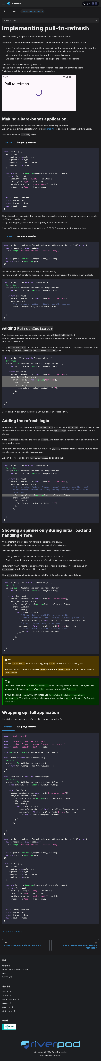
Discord (5, 991)
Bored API (50, 129)
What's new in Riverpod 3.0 (15, 969)
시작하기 (6, 965)
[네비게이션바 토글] (4, 4)
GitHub (5, 995)
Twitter (5, 1003)
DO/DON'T (7, 977)
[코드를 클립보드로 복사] (96, 151)
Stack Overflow (9, 999)
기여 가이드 (7, 1011)
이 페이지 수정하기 (13, 931)
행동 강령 (6, 1007)
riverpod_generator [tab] (26, 142)
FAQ (4, 973)
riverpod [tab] (8, 142)
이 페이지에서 (10, 20)
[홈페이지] (4, 11)
